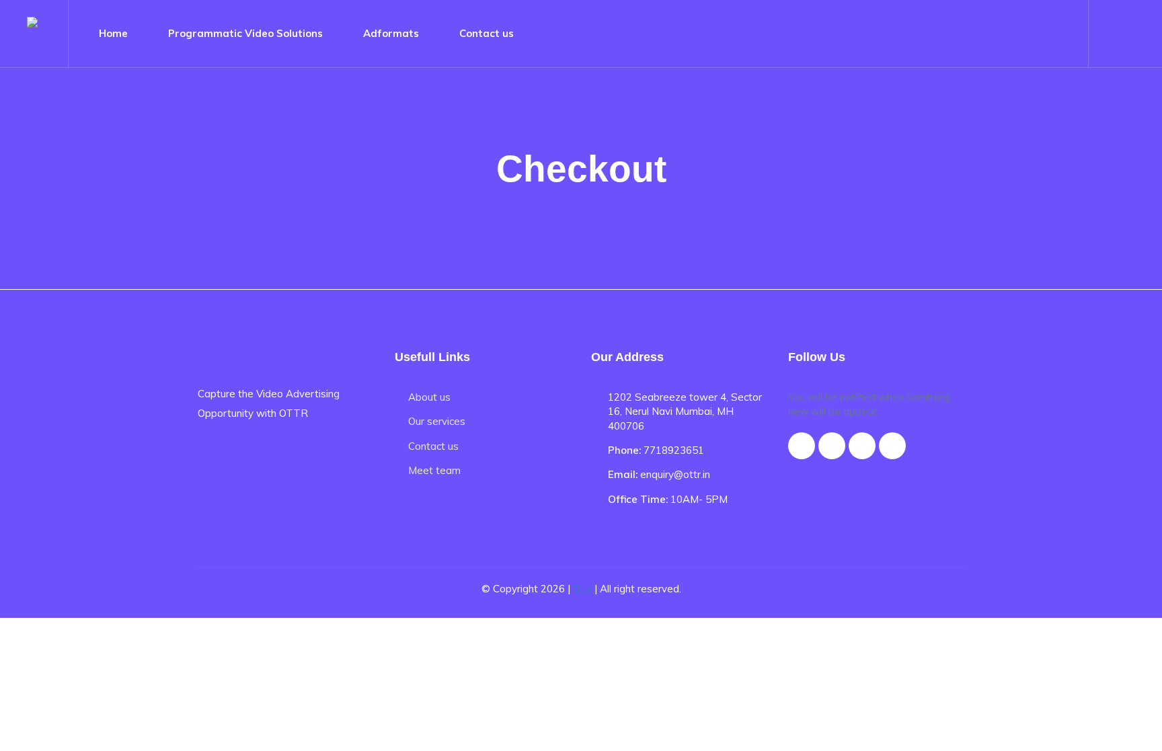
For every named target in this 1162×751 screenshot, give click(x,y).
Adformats (391, 33)
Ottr (582, 588)
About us (429, 397)
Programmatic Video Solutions (245, 33)
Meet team (434, 470)
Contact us (486, 33)
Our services (436, 421)
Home (113, 33)
